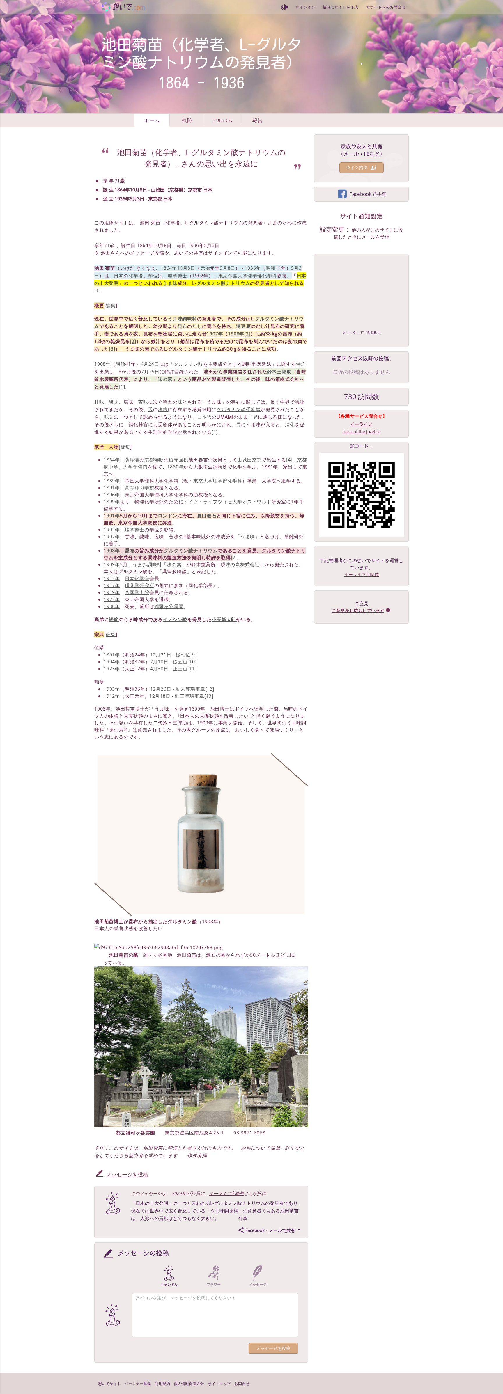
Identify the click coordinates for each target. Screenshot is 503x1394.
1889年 (112, 480)
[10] (191, 661)
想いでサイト (109, 1383)
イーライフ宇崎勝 (226, 1193)
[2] (247, 334)
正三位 (180, 668)
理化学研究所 (139, 585)
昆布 (182, 326)
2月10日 (159, 661)
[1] (97, 290)
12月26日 (160, 689)
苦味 (143, 402)
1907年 (215, 334)
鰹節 (114, 619)
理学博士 (177, 275)
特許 (301, 364)
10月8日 (186, 268)
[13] (208, 696)
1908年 (236, 334)
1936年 (253, 268)
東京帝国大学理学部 (240, 275)
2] (234, 557)
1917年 (112, 585)
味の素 (165, 379)
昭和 (271, 268)
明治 (120, 364)
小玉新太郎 (224, 619)
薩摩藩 (132, 460)
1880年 (175, 467)
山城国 (244, 460)
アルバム (222, 120)
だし (197, 326)
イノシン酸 (175, 619)
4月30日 (159, 668)
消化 (290, 424)
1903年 (112, 689)
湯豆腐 (243, 326)
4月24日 (150, 364)
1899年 (112, 501)
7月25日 (150, 371)
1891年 (112, 487)
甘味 (99, 402)
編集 (111, 305)
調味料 (189, 318)
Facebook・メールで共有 (270, 1230)
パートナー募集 (138, 1383)
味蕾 (163, 409)
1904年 (112, 661)
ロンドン (167, 515)
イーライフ (361, 424)
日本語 (204, 417)
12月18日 (160, 696)
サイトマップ (219, 1383)
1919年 (112, 592)
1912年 (112, 696)
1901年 (112, 515)
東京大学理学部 (210, 480)
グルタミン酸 (188, 364)
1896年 (112, 494)
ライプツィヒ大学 (222, 501)
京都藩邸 (154, 460)
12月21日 (160, 654)
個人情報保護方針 (189, 1383)
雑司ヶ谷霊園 (169, 606)
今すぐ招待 (357, 167)
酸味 (114, 402)
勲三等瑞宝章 (189, 696)
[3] (112, 349)
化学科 (269, 275)
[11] (191, 668)
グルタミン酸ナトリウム (223, 283)
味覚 (109, 417)
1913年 (112, 578)
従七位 (183, 654)
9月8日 (227, 268)
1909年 (112, 564)
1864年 (169, 268)
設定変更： (335, 229)
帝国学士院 (137, 592)
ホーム (152, 120)
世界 (253, 417)
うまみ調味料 (147, 564)
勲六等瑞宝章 (190, 689)
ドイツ (190, 501)
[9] (193, 654)
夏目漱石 (207, 515)
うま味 (170, 283)
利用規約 (162, 1383)
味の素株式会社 (243, 564)
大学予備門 (135, 467)
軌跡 (187, 120)
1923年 (112, 599)
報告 (257, 120)
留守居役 (178, 460)
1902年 (112, 529)
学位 (153, 275)
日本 (119, 275)
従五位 (180, 661)
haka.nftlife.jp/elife (361, 431)
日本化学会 (137, 578)
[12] (209, 689)
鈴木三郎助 (279, 371)
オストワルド (257, 501)
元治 (205, 268)
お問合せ (241, 1383)
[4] (289, 460)
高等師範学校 (139, 487)
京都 (257, 460)
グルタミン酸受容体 (239, 409)
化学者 (136, 275)
